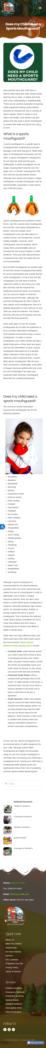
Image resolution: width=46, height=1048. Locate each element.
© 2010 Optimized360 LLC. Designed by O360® (19, 1040)
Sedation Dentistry (22, 827)
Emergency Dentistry (23, 848)
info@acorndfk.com (19, 894)
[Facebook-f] (4, 1029)
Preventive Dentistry (23, 816)
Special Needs (20, 837)
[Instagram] (13, 1029)
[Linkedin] (9, 1029)
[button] (40, 8)
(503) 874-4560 (18, 883)
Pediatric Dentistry (22, 806)
